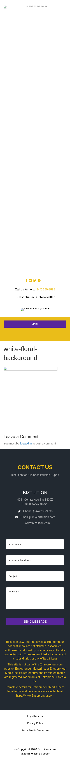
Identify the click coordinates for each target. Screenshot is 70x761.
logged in (26, 443)
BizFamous (44, 754)
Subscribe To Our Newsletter (35, 297)
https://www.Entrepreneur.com (35, 695)
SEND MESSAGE (35, 621)
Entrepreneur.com (51, 664)
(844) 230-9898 (45, 289)
